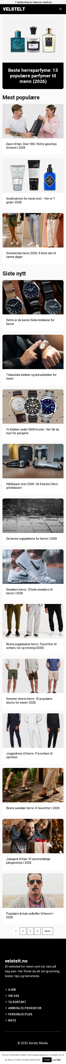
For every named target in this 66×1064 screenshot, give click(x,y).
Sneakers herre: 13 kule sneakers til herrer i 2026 (29, 591)
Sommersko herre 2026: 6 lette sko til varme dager (31, 255)
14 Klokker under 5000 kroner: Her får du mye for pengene (32, 431)
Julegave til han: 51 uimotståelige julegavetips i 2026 (28, 860)
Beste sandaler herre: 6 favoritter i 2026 (33, 808)
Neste (47, 931)
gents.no (47, 2)
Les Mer (56, 1059)
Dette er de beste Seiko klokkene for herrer (30, 321)
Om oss (13, 995)
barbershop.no (24, 2)
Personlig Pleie (20, 1014)
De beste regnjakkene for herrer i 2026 (31, 538)
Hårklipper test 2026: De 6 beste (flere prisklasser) (32, 485)
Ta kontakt (17, 1001)
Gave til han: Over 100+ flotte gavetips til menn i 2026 (31, 145)
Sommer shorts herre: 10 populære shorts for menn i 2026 (29, 700)
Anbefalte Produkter (24, 1007)
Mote (12, 1020)
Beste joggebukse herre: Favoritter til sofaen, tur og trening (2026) (31, 646)
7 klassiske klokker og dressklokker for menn (31, 376)
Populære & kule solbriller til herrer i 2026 (29, 915)
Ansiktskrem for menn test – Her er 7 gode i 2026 (30, 200)
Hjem (12, 989)
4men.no (37, 2)
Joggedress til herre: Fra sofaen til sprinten (29, 755)
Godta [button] (47, 1060)
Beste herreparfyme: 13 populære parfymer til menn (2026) (33, 76)
